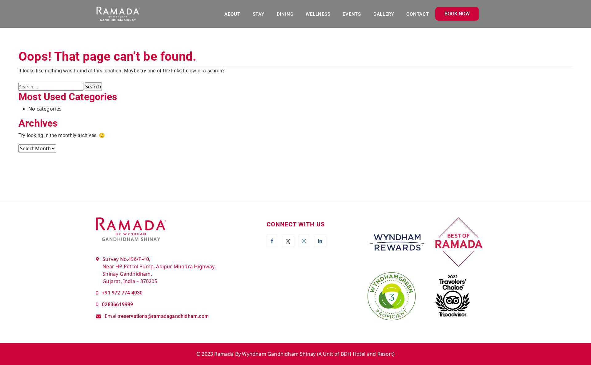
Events (352, 14)
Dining (285, 14)
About (232, 14)
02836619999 (117, 304)
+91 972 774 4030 (122, 293)
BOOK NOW (457, 14)
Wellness (318, 14)
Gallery (383, 14)
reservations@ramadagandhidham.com (164, 316)
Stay (258, 14)
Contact (417, 14)
